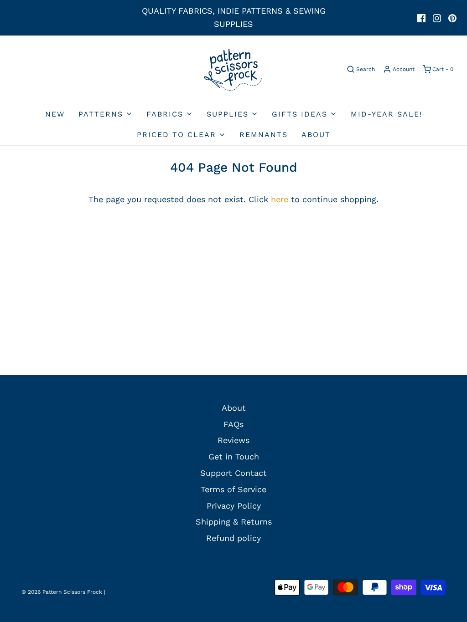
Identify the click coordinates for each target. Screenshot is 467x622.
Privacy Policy (234, 505)
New (55, 114)
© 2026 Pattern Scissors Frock (61, 592)
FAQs (233, 424)
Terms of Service (233, 489)
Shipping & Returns (234, 521)
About (316, 134)
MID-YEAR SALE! (386, 114)
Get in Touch (233, 456)
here (279, 199)
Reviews (233, 440)
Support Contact (233, 473)
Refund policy (233, 538)
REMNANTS (263, 134)
